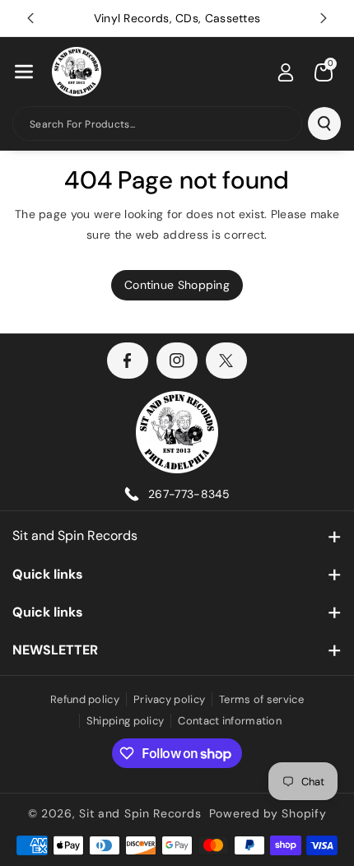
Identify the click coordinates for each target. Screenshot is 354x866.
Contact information (230, 721)
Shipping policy (125, 721)
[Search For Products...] (324, 123)
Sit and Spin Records (74, 535)
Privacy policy (169, 699)
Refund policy (84, 699)
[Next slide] (323, 18)
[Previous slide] (30, 18)
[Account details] (286, 72)
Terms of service (261, 699)
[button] (24, 71)
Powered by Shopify (268, 813)
